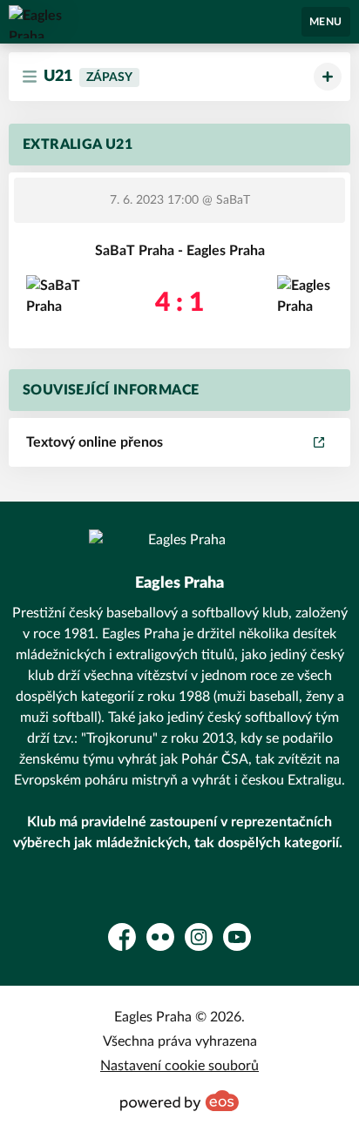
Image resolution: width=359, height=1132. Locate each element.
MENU (325, 22)
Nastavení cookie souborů (179, 1066)
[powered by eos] (179, 1100)
